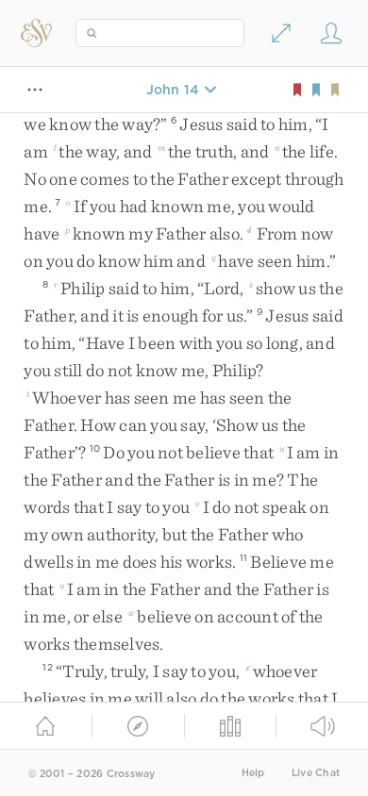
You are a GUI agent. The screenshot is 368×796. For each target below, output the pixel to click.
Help (253, 773)
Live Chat (316, 773)
